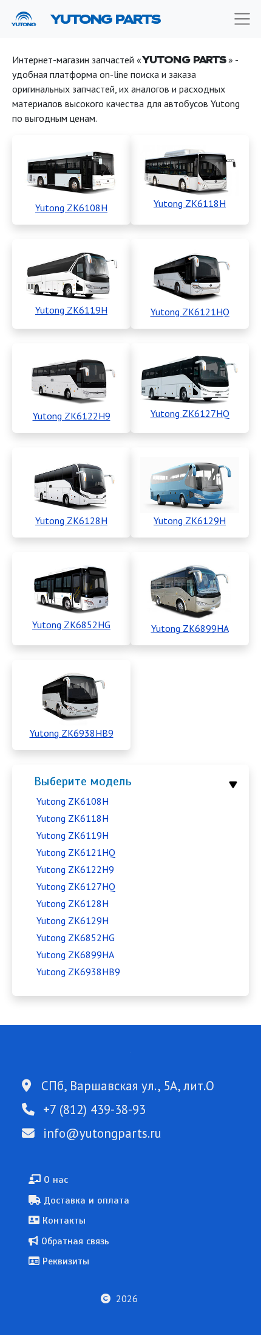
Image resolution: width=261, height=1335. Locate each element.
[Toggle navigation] (242, 18)
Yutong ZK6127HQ (75, 886)
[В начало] (28, 19)
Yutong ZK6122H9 (75, 869)
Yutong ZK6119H (72, 835)
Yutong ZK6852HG (75, 937)
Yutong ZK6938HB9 (78, 971)
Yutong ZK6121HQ (75, 852)
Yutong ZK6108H (72, 801)
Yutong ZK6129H (72, 920)
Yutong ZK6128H (72, 903)
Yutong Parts (104, 18)
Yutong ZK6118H (72, 818)
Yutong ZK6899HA (75, 954)
